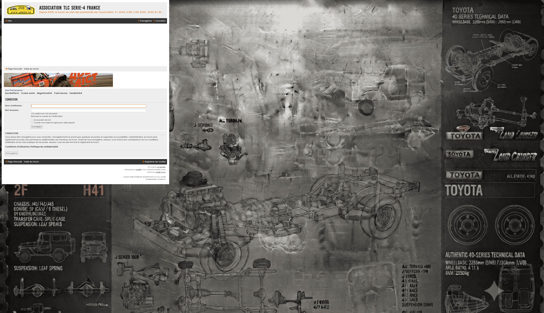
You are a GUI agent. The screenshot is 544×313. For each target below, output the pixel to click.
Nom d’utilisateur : (14, 105)
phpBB (138, 170)
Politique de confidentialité (44, 147)
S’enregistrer (12, 153)
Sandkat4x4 (75, 93)
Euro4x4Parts (12, 93)
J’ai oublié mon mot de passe (44, 113)
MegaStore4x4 (44, 93)
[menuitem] (8, 21)
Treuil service (60, 93)
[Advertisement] (89, 45)
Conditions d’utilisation (17, 147)
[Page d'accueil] (21, 10)
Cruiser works (28, 93)
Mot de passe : (12, 110)
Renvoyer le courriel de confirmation (47, 116)
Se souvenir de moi (42, 120)
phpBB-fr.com (161, 172)
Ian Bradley (161, 167)
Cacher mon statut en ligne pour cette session (54, 122)
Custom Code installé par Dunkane (136, 177)
